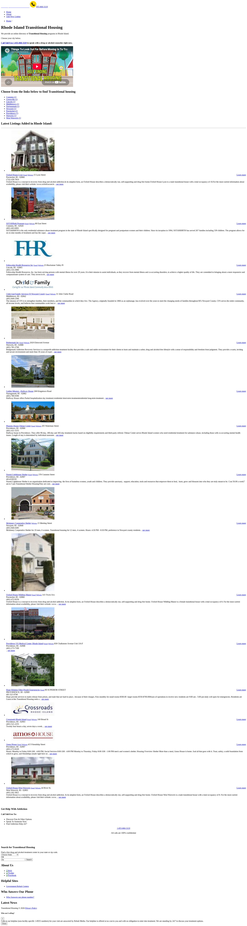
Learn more (241, 175)
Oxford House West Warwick (18, 788)
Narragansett (12, 106)
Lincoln (10, 102)
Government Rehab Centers (17, 886)
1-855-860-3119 (123, 828)
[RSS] (9, 871)
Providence (12, 113)
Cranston (11, 97)
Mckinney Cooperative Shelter (18, 523)
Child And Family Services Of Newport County (25, 294)
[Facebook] (11, 875)
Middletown (12, 104)
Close (4, 924)
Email (25, 175)
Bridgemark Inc (12, 342)
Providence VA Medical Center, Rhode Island (24, 643)
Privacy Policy (31, 908)
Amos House (11, 744)
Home (8, 21)
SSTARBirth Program (15, 223)
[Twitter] (10, 873)
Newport (11, 109)
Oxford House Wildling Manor (18, 595)
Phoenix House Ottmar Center (18, 426)
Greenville (11, 99)
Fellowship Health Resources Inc (19, 265)
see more (59, 184)
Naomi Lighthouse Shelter (17, 474)
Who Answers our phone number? (20, 897)
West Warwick (13, 118)
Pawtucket (11, 111)
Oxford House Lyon (14, 175)
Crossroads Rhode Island (16, 719)
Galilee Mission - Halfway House (19, 391)
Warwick (11, 116)
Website (30, 175)
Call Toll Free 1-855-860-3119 (14, 43)
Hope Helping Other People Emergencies (23, 690)
